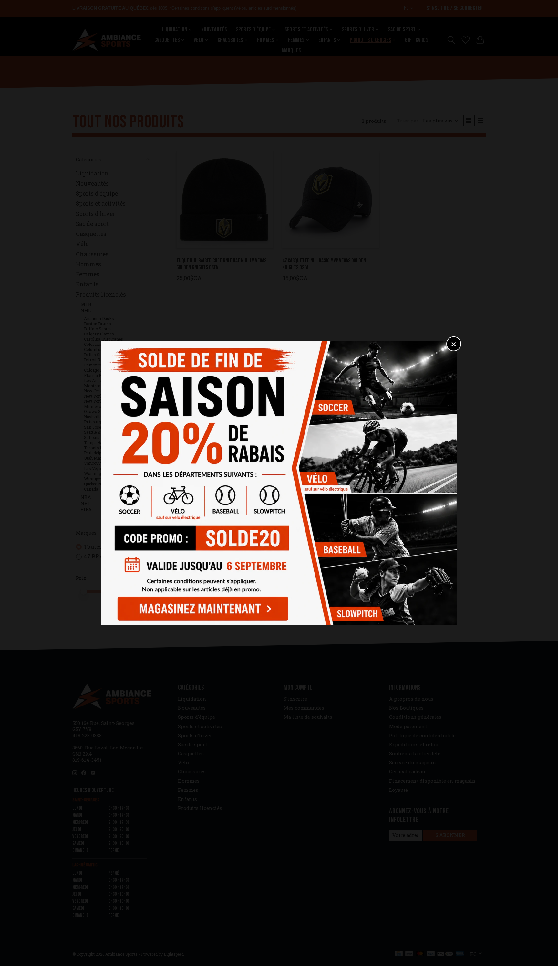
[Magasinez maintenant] (201, 606)
